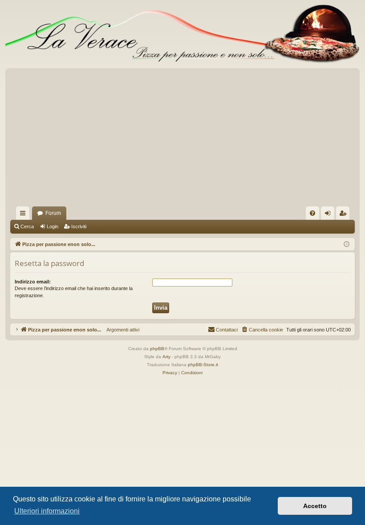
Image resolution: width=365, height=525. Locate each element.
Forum (53, 213)
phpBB (157, 348)
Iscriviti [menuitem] (344, 215)
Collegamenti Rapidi (24, 215)
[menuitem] (312, 213)
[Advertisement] (182, 139)
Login (52, 226)
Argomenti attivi (120, 329)
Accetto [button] (315, 505)
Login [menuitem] (329, 215)
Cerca (27, 226)
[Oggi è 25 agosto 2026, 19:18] (346, 244)
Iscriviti (78, 226)
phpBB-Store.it (203, 364)
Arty (166, 356)
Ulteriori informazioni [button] (47, 511)
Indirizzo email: (33, 281)
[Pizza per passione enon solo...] (182, 34)
